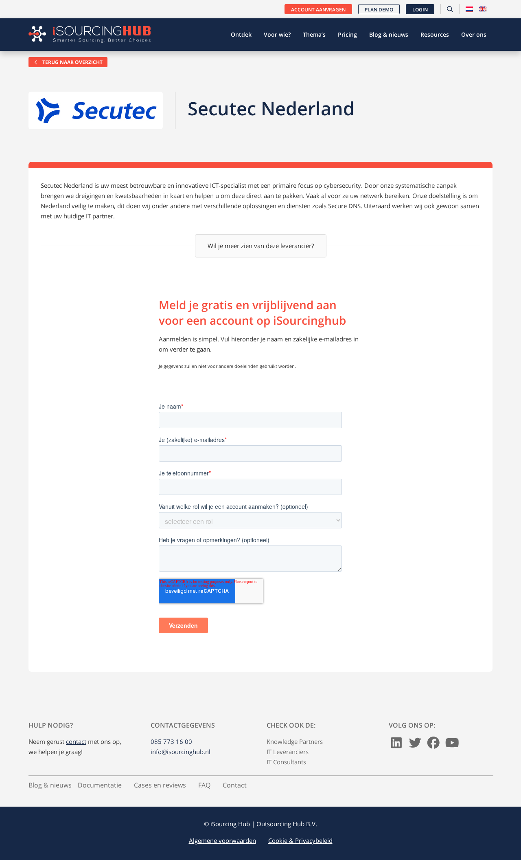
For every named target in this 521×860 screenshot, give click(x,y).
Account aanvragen (318, 9)
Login (420, 9)
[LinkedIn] (396, 745)
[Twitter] (415, 745)
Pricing (347, 34)
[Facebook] (433, 745)
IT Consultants (286, 762)
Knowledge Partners (295, 741)
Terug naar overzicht (72, 62)
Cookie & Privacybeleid (300, 840)
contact (76, 741)
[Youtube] (452, 745)
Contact (235, 785)
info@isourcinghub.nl (180, 752)
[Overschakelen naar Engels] (482, 9)
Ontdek (241, 34)
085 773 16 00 (171, 741)
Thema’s (314, 34)
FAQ (204, 785)
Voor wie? (277, 34)
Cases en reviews (160, 785)
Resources (434, 34)
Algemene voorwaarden (222, 840)
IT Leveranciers (288, 752)
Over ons (473, 34)
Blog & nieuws (388, 34)
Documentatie (100, 785)
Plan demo (379, 9)
